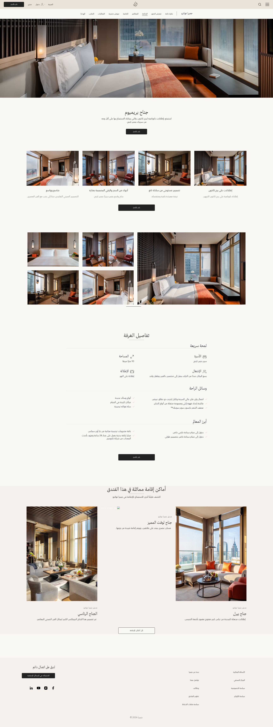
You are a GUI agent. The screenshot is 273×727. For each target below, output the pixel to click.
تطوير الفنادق (193, 696)
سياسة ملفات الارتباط (190, 704)
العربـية (50, 4)
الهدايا (83, 14)
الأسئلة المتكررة (239, 672)
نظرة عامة (169, 14)
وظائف (196, 688)
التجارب (91, 14)
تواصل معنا (194, 680)
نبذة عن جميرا (194, 672)
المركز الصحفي (239, 680)
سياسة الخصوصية (238, 688)
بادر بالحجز (14, 4)
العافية (125, 14)
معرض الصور (156, 14)
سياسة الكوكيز (239, 696)
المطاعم (135, 14)
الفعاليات (101, 14)
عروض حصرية (114, 14)
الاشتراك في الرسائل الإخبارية (38, 675)
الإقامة (145, 14)
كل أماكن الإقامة (136, 630)
